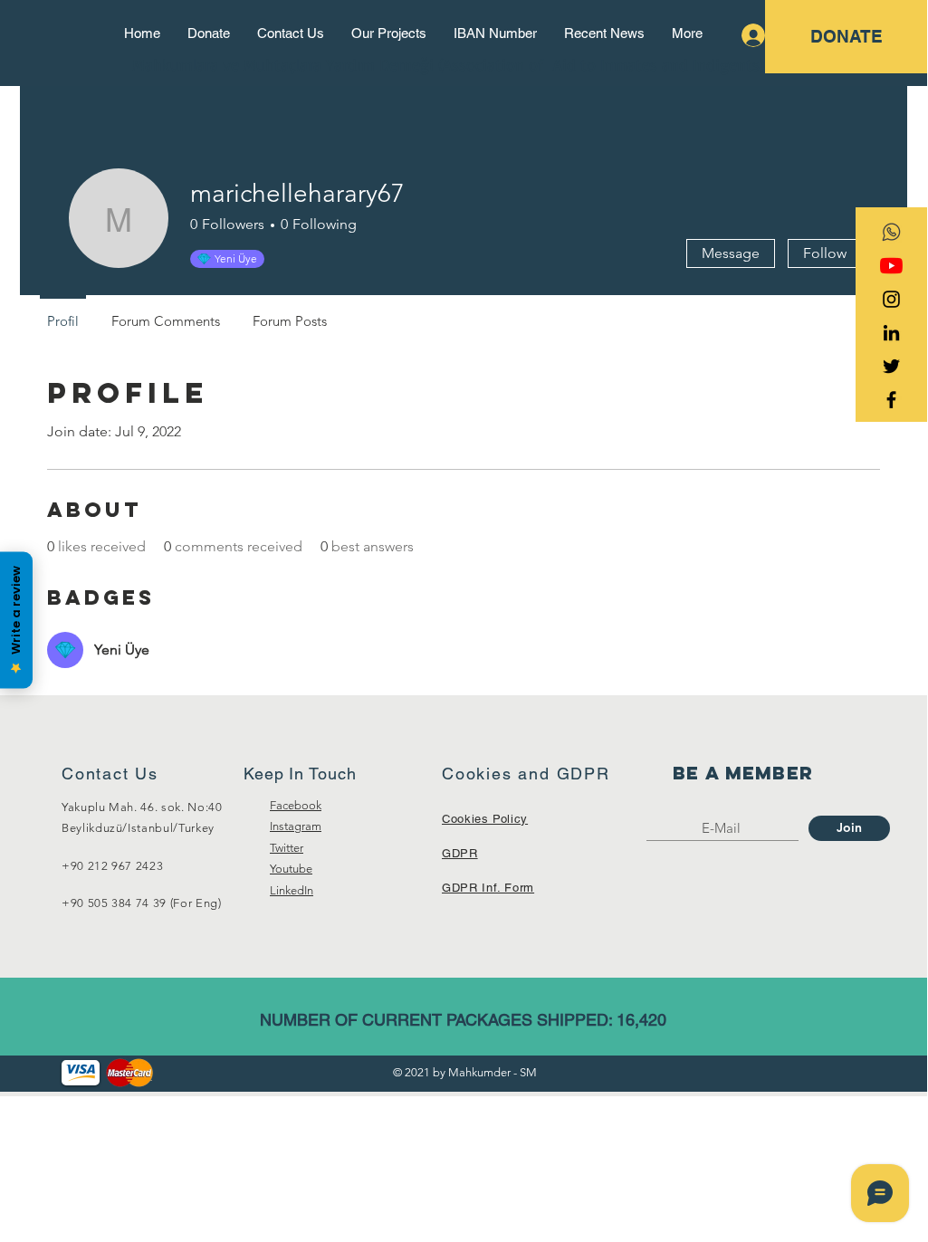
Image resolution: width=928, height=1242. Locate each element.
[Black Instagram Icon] (891, 299)
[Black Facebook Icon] (891, 399)
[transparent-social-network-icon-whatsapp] (891, 232)
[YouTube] (891, 265)
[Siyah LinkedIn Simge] (891, 332)
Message (731, 253)
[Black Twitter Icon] (891, 366)
